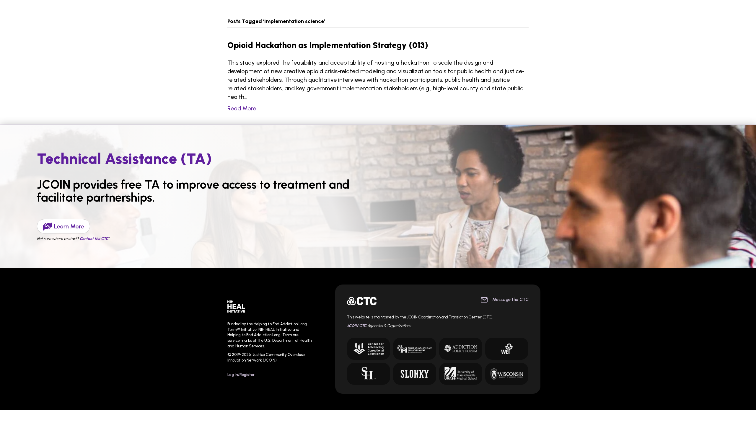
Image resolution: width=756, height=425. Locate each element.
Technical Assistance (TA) (124, 159)
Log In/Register (241, 374)
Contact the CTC (94, 238)
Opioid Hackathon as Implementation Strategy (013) (327, 45)
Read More (241, 108)
